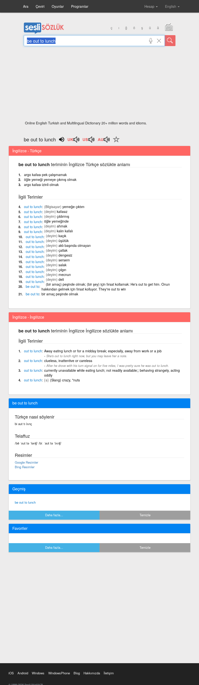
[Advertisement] (99, 85)
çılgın (62, 269)
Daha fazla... (54, 515)
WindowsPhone (59, 673)
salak (62, 264)
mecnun (64, 274)
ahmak (62, 226)
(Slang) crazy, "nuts (65, 380)
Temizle (145, 515)
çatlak (62, 250)
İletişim (109, 673)
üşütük (63, 240)
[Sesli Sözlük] (44, 32)
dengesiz (65, 255)
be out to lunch (25, 502)
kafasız (62, 211)
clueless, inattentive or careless (68, 360)
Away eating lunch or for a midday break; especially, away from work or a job (103, 350)
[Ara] (170, 40)
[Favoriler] (115, 142)
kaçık (62, 235)
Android (22, 673)
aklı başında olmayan (74, 245)
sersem (64, 260)
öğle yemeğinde (56, 221)
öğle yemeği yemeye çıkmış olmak (50, 179)
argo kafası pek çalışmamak (45, 174)
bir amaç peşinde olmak (59, 293)
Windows (38, 673)
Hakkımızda (91, 673)
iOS (11, 673)
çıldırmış (63, 216)
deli (61, 279)
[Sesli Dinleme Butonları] (73, 141)
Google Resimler (26, 462)
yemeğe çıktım (73, 206)
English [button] (171, 6)
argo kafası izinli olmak (41, 184)
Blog (77, 673)
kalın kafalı (65, 230)
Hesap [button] (149, 6)
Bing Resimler (24, 467)
